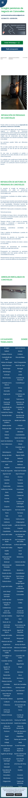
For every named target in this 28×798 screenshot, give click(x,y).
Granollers (6, 775)
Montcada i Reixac (7, 699)
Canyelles (20, 591)
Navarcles (6, 675)
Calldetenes (7, 608)
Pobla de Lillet (6, 429)
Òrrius (20, 388)
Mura (20, 675)
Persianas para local (4, 58)
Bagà (20, 667)
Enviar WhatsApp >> (11, 43)
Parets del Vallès (6, 548)
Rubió (7, 619)
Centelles (7, 684)
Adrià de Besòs (20, 348)
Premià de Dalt (20, 468)
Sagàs (7, 554)
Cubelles (7, 480)
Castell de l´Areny (7, 412)
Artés (20, 391)
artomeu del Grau (20, 764)
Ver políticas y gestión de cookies (14, 791)
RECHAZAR (10, 794)
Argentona (6, 644)
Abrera (6, 483)
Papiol (7, 739)
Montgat (20, 368)
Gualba (20, 770)
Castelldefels (20, 435)
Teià (6, 516)
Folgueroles (7, 781)
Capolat (20, 528)
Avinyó (20, 351)
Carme (6, 498)
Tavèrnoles (6, 486)
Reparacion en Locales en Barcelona (14, 58)
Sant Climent (20, 429)
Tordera (20, 480)
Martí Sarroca (6, 365)
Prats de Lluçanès (7, 471)
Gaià (20, 372)
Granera (20, 775)
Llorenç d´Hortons (7, 691)
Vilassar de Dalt (7, 648)
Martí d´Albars (6, 687)
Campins (20, 600)
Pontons (6, 731)
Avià (6, 464)
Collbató (7, 702)
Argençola (6, 394)
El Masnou (6, 705)
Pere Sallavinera (6, 444)
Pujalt (7, 736)
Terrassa (20, 513)
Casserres (20, 495)
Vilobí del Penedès (20, 471)
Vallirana (7, 522)
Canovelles (20, 594)
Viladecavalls (20, 565)
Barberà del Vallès (20, 531)
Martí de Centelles (20, 684)
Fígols (20, 786)
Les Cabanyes (6, 544)
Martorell (7, 638)
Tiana (7, 513)
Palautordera (6, 581)
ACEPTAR (18, 794)
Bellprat (20, 458)
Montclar (20, 694)
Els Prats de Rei (20, 510)
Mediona (20, 641)
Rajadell (6, 468)
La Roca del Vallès (20, 544)
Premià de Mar (7, 415)
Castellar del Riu (6, 661)
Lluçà (20, 554)
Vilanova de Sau (6, 641)
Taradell (7, 399)
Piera (20, 498)
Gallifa (7, 551)
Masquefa (20, 452)
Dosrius (20, 477)
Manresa (20, 672)
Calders (20, 354)
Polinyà (20, 425)
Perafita (6, 502)
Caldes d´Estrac (6, 354)
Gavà (20, 516)
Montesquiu (7, 372)
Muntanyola (7, 678)
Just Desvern (20, 691)
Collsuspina (20, 507)
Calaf (7, 432)
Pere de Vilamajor (7, 745)
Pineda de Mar (7, 573)
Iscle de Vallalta (6, 616)
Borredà (20, 461)
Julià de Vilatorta (20, 525)
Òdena (6, 435)
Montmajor (6, 368)
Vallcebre (20, 486)
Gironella (7, 391)
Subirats (20, 492)
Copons (6, 507)
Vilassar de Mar (7, 681)
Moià (20, 742)
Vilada (20, 444)
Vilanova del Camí (20, 651)
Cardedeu (6, 528)
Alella (7, 664)
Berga (7, 458)
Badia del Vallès (6, 635)
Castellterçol (20, 383)
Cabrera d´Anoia (6, 461)
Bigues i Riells (20, 455)
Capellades (7, 531)
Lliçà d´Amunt (20, 474)
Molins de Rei (7, 425)
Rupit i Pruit (20, 616)
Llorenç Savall (20, 687)
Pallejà (7, 742)
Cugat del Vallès (6, 586)
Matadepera (7, 452)
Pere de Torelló (7, 525)
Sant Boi (6, 764)
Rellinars (20, 464)
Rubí (20, 619)
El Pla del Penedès (20, 702)
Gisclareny (6, 778)
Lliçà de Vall (7, 474)
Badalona (20, 570)
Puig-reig (20, 412)
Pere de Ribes (20, 357)
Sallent (6, 351)
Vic (7, 447)
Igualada (20, 699)
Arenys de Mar (7, 455)
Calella (20, 608)
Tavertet (20, 483)
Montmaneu (7, 378)
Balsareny (20, 557)
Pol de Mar (20, 441)
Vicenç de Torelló (20, 720)
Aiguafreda (20, 664)
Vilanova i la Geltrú (20, 648)
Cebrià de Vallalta (20, 723)
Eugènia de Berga (7, 754)
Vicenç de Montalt (7, 723)
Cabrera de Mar (20, 562)
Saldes (6, 495)
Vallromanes (20, 519)
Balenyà (6, 562)
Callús (20, 603)
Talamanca (20, 399)
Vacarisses (20, 489)
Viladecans (6, 570)
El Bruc (7, 477)
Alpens (20, 661)
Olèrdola (20, 432)
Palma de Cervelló (20, 739)
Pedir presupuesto (12, 49)
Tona (20, 681)
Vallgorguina (20, 522)
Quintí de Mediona (7, 441)
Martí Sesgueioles (20, 362)
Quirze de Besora (20, 438)
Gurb (20, 767)
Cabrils (6, 672)
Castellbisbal (20, 573)
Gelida (7, 438)
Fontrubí (7, 375)
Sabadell (7, 767)
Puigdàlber (20, 736)
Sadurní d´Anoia (6, 715)
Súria (6, 492)
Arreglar (6, 348)
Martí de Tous (20, 365)
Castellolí (7, 388)
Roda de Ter (7, 622)
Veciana (7, 519)
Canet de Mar (6, 600)
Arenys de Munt (20, 644)
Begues (20, 548)
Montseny (20, 678)
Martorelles (20, 635)
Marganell (20, 638)
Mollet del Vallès (20, 420)
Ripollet (20, 622)
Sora (20, 551)
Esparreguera (6, 510)
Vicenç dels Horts (7, 720)
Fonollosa (20, 778)
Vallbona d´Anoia (6, 489)
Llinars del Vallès (6, 534)
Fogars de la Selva (7, 786)
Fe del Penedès (20, 745)
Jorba (20, 375)
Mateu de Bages (6, 362)
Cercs (20, 710)
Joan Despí (6, 591)
